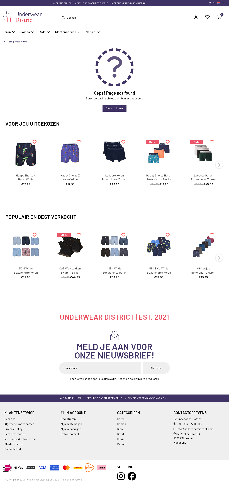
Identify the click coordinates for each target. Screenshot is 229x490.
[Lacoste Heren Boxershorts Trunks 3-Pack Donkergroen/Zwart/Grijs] (203, 152)
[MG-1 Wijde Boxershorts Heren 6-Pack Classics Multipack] (26, 245)
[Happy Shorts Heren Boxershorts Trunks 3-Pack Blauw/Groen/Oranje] (159, 152)
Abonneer (156, 368)
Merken (121, 444)
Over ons (10, 418)
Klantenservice (14, 444)
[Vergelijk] (211, 3)
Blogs (120, 439)
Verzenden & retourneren (20, 439)
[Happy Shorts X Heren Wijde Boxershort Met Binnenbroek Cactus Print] (26, 152)
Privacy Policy (13, 429)
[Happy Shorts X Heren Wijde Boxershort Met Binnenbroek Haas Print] (70, 152)
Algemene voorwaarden (19, 424)
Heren (121, 418)
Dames (121, 424)
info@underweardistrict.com (195, 429)
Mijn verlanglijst (71, 429)
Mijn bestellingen (71, 424)
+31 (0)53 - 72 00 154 (189, 424)
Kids (120, 429)
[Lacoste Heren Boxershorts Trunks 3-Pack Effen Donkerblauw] (114, 152)
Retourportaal (70, 434)
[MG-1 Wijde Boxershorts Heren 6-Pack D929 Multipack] (114, 245)
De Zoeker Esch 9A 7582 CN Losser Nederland (187, 438)
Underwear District (189, 418)
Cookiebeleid (12, 449)
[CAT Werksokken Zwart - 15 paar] (70, 245)
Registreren (68, 418)
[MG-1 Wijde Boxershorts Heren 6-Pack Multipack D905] (203, 245)
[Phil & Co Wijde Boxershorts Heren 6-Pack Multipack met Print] (159, 245)
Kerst (120, 434)
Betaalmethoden (15, 434)
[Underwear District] (22, 16)
